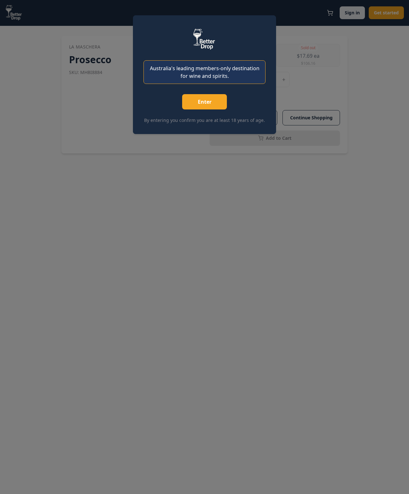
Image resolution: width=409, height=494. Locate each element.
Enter (205, 101)
